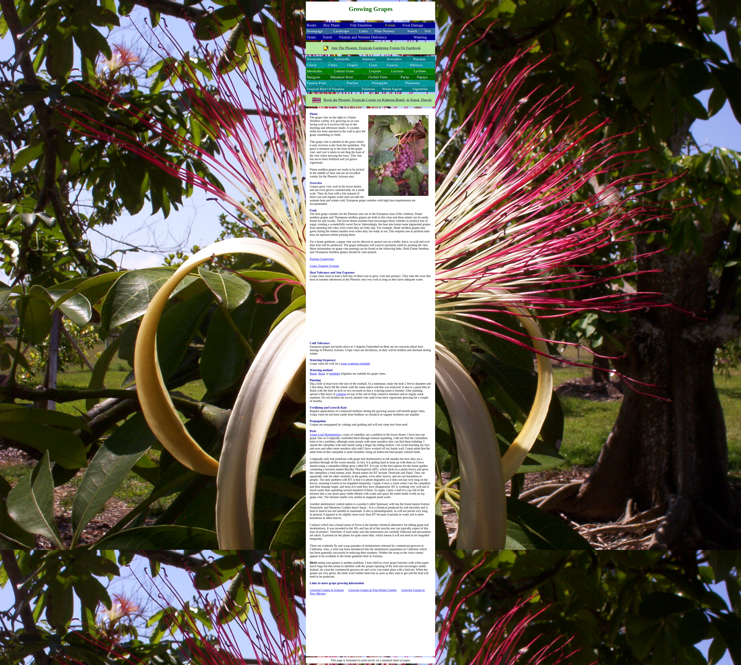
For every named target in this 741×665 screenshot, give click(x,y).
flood (321, 373)
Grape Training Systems (324, 266)
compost (341, 394)
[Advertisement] (370, 311)
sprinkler (334, 373)
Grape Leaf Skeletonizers (325, 434)
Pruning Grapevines (322, 259)
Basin (313, 373)
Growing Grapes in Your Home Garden (372, 590)
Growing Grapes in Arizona (327, 590)
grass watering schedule (355, 363)
